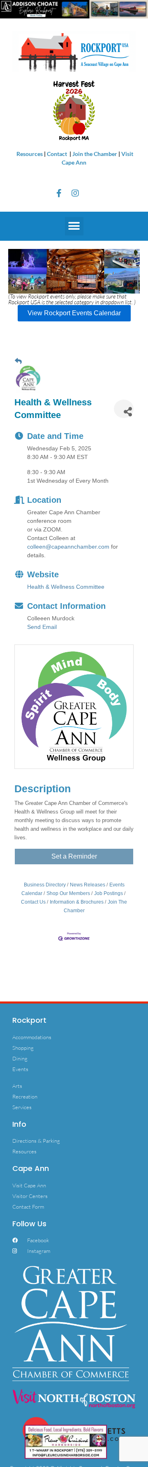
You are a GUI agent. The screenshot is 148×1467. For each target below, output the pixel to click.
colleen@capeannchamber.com (68, 546)
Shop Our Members (68, 893)
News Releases (87, 885)
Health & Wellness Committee (65, 586)
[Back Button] (18, 361)
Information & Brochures (77, 902)
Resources (29, 153)
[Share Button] (124, 409)
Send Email (42, 627)
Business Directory (45, 885)
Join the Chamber (94, 153)
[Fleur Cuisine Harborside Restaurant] (66, 1441)
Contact (57, 153)
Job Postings (108, 893)
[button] (74, 226)
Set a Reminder (74, 856)
